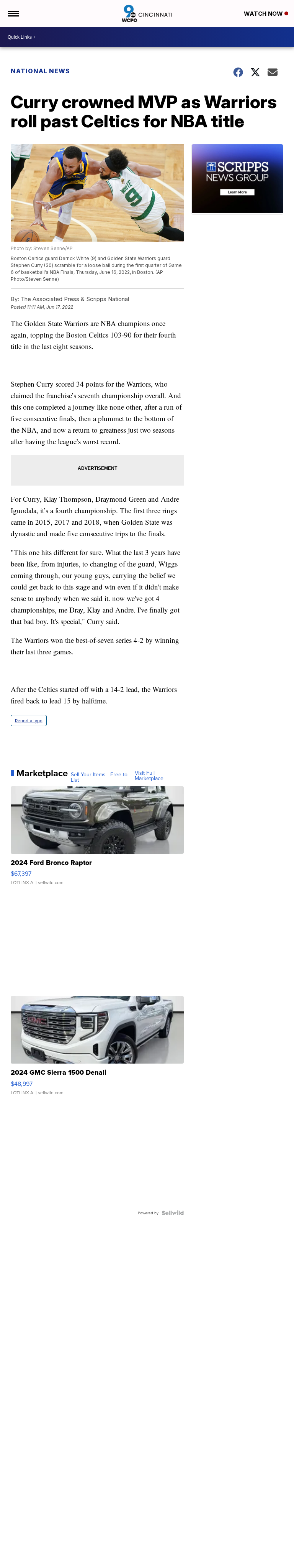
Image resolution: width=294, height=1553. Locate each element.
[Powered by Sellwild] (173, 1212)
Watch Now (264, 13)
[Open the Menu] (13, 13)
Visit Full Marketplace (149, 775)
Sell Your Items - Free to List (99, 777)
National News (40, 71)
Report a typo (28, 720)
